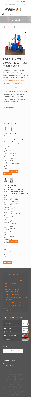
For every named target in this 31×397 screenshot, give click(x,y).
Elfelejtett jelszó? (22, 4)
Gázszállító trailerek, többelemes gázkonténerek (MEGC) (14, 290)
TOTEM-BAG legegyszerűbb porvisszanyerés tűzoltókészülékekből (19, 189)
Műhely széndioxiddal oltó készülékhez (15, 302)
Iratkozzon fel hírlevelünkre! (13, 351)
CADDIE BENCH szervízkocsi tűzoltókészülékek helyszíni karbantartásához (17, 139)
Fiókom (6, 4)
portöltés (19, 83)
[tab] (15, 87)
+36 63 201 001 (11, 1)
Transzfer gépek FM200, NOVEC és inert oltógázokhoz (16, 298)
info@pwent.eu (21, 1)
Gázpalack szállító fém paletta (13, 284)
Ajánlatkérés (12, 4)
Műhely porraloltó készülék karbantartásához (12, 306)
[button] (25, 33)
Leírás (15, 87)
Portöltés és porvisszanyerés (20, 82)
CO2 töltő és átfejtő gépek (12, 274)
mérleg (15, 83)
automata (9, 83)
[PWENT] (15, 9)
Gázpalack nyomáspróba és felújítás (14, 281)
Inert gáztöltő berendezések (13, 294)
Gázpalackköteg (9, 287)
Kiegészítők (8, 310)
